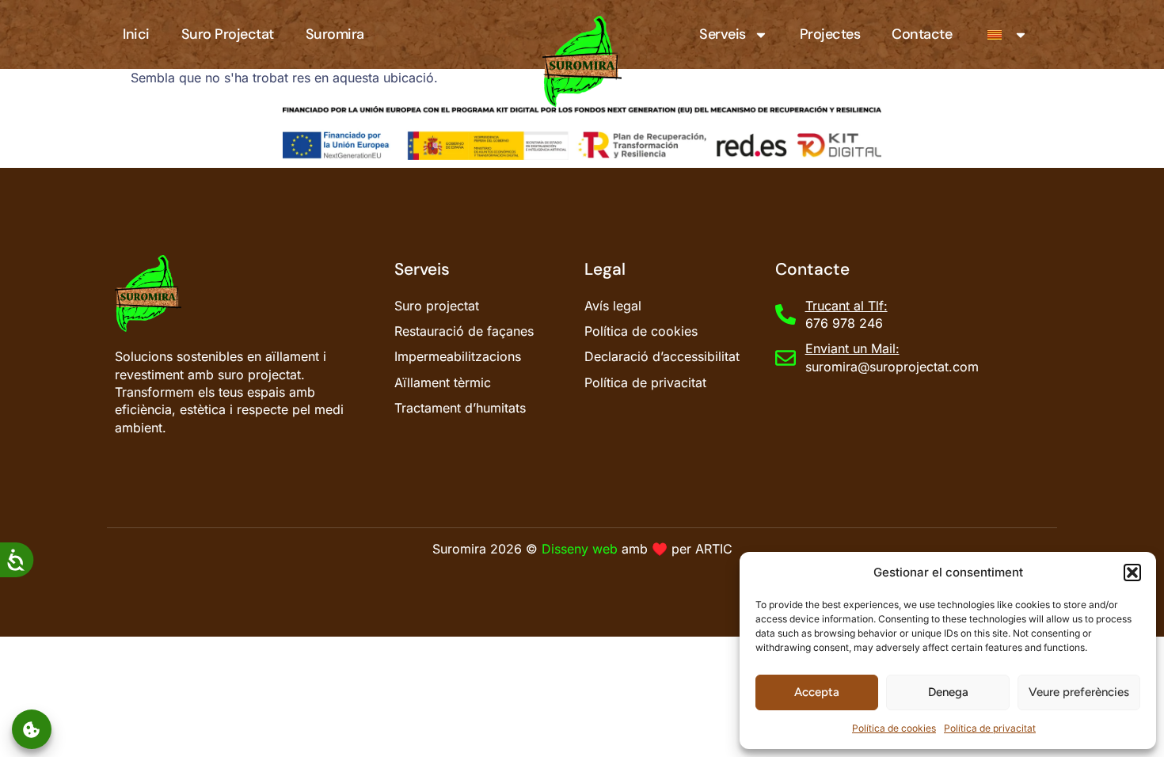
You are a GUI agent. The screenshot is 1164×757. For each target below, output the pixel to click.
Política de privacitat (990, 728)
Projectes (830, 34)
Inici (136, 34)
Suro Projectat (227, 34)
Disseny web (580, 549)
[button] (1132, 572)
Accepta (816, 692)
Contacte (922, 34)
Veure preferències (1079, 692)
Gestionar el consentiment (31, 729)
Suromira (335, 34)
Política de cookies (894, 728)
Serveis (722, 34)
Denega (948, 692)
